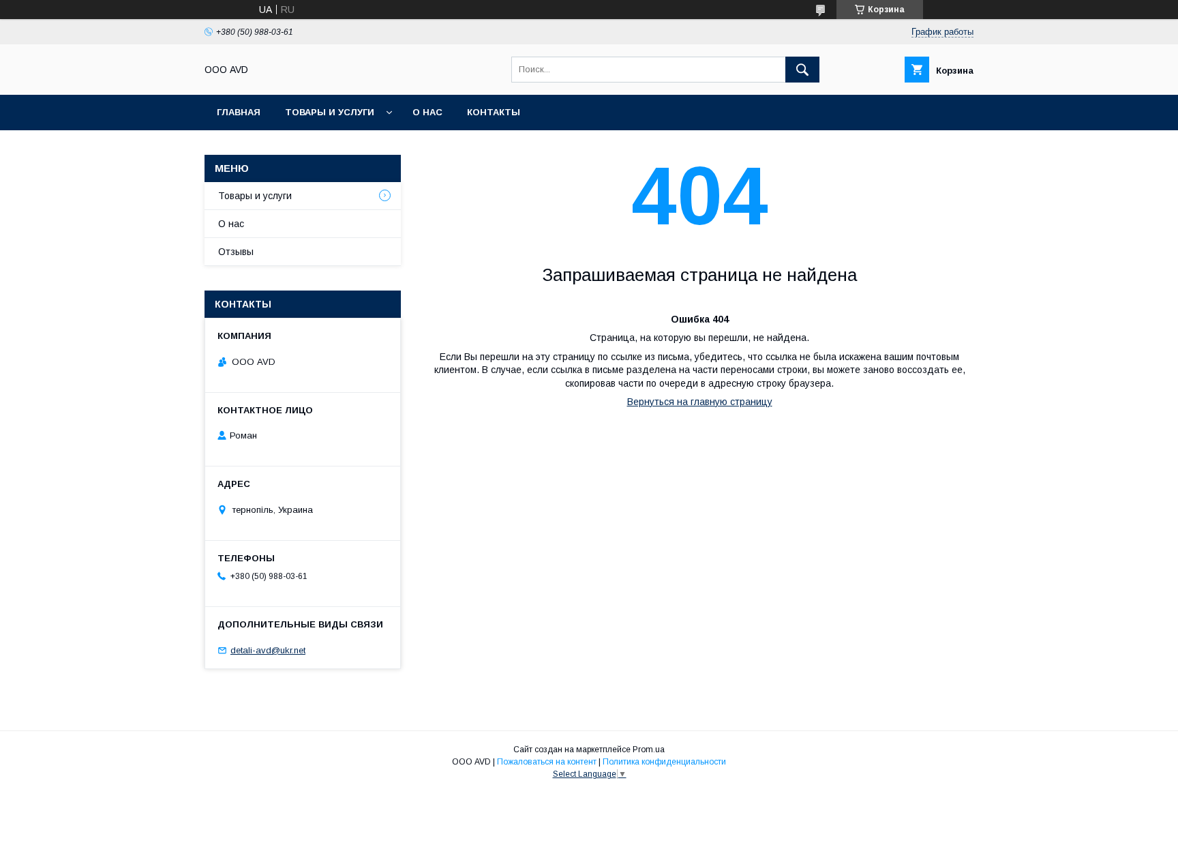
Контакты (493, 112)
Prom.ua (649, 749)
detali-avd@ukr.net (267, 650)
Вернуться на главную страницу (699, 401)
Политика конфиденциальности (664, 762)
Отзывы (236, 251)
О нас (427, 112)
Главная (238, 112)
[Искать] (802, 70)
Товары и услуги (329, 112)
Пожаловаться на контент (546, 762)
